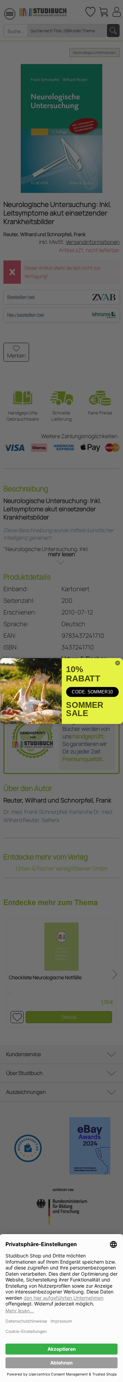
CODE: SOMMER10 (92, 691)
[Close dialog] (117, 663)
